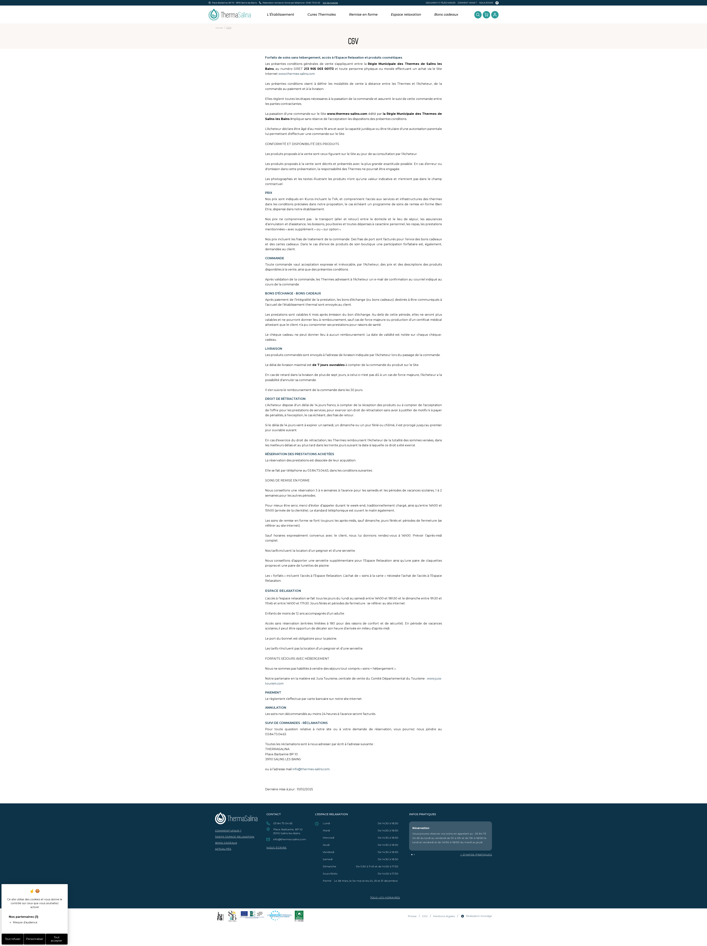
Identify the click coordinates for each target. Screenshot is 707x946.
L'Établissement (280, 15)
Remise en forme (363, 15)
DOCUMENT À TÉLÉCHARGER (440, 2)
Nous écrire (486, 2)
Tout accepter (56, 939)
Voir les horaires (330, 2)
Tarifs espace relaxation (234, 836)
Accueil (219, 27)
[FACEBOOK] (497, 2)
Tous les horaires (385, 897)
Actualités (223, 849)
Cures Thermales (321, 15)
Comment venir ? (467, 2)
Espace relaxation (406, 15)
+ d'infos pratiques (476, 854)
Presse (412, 916)
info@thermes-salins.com (311, 769)
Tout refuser (12, 939)
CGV (425, 916)
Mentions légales (444, 916)
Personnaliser (34, 939)
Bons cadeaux (446, 15)
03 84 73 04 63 (313, 2)
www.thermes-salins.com (296, 74)
